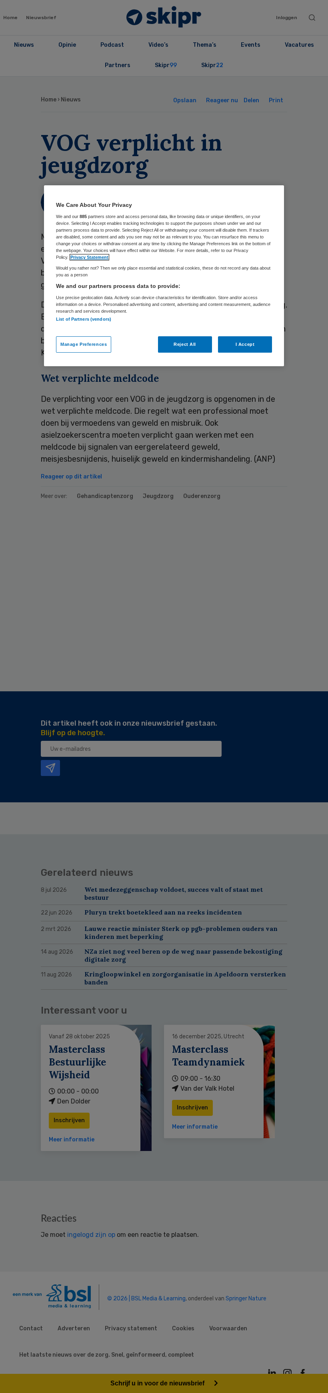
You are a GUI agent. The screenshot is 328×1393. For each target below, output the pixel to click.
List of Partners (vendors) (83, 319)
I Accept (245, 344)
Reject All (185, 344)
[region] (164, 275)
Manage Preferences (83, 344)
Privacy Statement (89, 257)
